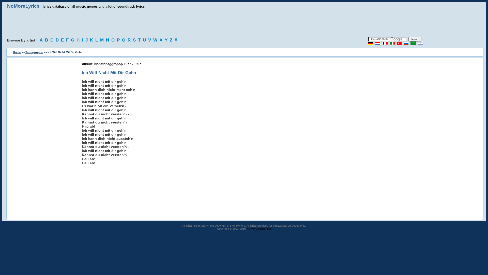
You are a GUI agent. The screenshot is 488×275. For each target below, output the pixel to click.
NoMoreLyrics (23, 6)
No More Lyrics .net (259, 228)
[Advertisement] (244, 22)
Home (17, 52)
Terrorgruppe (34, 52)
